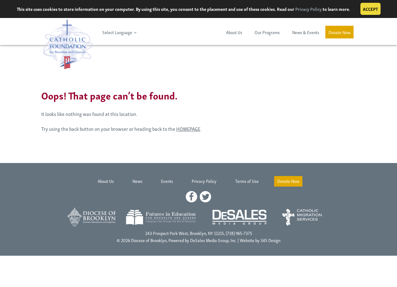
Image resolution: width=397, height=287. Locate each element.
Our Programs (267, 32)
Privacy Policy (308, 8)
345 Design (270, 240)
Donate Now (339, 32)
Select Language (117, 32)
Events (167, 180)
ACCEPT (370, 8)
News (137, 180)
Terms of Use (247, 180)
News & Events (305, 32)
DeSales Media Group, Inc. (213, 240)
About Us (234, 32)
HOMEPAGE (188, 129)
